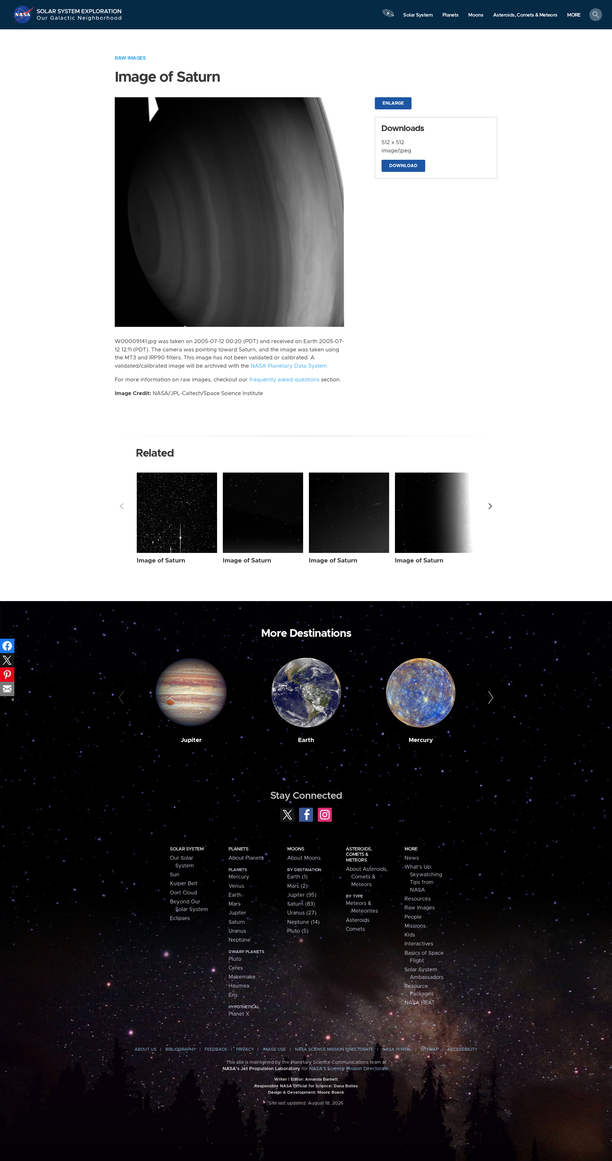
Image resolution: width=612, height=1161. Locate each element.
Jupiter (191, 740)
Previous (121, 506)
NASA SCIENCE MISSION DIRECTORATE (334, 1049)
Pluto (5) (298, 931)
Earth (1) (297, 876)
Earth (306, 740)
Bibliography (180, 1049)
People (413, 917)
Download (403, 166)
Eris (233, 995)
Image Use (274, 1049)
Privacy (245, 1049)
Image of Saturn (161, 560)
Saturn (237, 922)
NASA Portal (397, 1049)
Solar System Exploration (79, 9)
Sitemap (430, 1049)
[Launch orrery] (388, 16)
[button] (574, 15)
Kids (409, 934)
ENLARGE (393, 103)
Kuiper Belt (184, 883)
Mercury (421, 740)
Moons (295, 849)
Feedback (216, 1049)
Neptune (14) (303, 922)
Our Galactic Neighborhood (79, 19)
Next (490, 506)
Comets (355, 929)
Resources (417, 898)
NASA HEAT (419, 1002)
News (411, 858)
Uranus (237, 931)
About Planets (246, 858)
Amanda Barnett (321, 1079)
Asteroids (357, 920)
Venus (236, 886)
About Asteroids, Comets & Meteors (367, 877)
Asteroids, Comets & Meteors (359, 855)
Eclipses (180, 918)
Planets (238, 849)
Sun (174, 874)
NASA (24, 14)
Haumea (239, 985)
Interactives (418, 943)
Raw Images (130, 58)
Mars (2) (297, 886)
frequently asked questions (284, 380)
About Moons (304, 858)
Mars (234, 904)
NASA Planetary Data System (289, 366)
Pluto (235, 959)
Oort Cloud (183, 892)
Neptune (240, 940)
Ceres (236, 968)
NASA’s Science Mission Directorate (349, 1069)
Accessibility (462, 1049)
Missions (415, 926)
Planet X (239, 1014)
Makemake (242, 977)
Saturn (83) (301, 904)
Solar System (186, 849)
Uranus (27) (302, 912)
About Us (146, 1049)
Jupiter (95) (302, 895)
